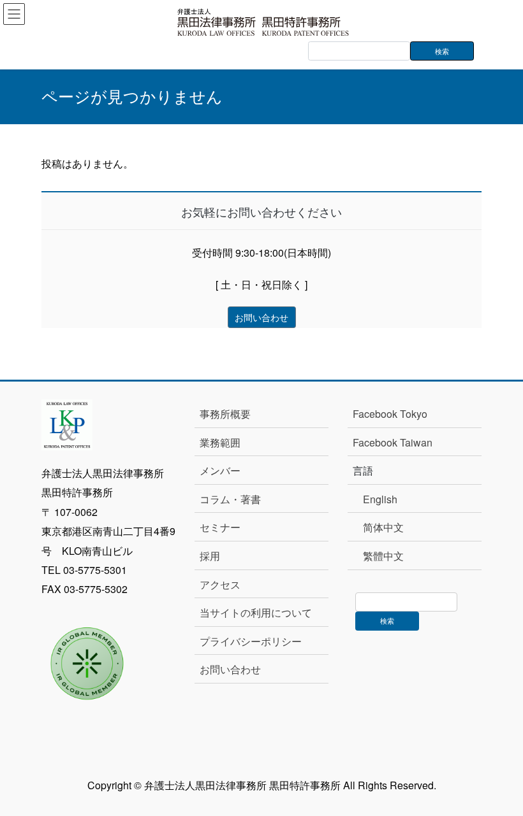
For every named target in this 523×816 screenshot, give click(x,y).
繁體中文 (383, 555)
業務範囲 (220, 442)
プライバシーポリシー (251, 641)
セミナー (220, 527)
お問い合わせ (230, 669)
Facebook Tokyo (395, 413)
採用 (210, 555)
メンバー (220, 470)
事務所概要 (225, 413)
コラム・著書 (230, 499)
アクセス (220, 584)
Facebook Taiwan (392, 442)
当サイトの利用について (256, 612)
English (380, 499)
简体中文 (383, 527)
